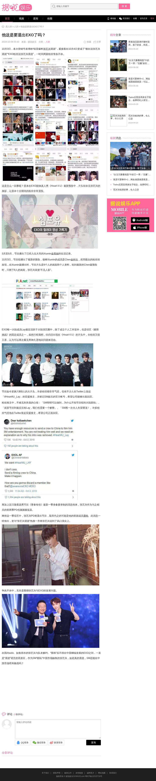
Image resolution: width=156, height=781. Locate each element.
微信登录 (41, 742)
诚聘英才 (90, 773)
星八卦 (9, 26)
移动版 (113, 18)
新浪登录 (58, 742)
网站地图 (101, 773)
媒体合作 (68, 773)
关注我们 (126, 18)
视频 (21, 18)
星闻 (35, 18)
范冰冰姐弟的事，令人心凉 (126, 189)
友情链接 (79, 773)
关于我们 (45, 773)
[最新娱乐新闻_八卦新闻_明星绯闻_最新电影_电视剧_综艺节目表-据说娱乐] (17, 7)
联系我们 (113, 773)
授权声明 (56, 773)
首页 (7, 18)
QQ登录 (24, 742)
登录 (152, 18)
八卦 (16, 26)
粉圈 (49, 18)
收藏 (135, 18)
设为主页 (143, 18)
